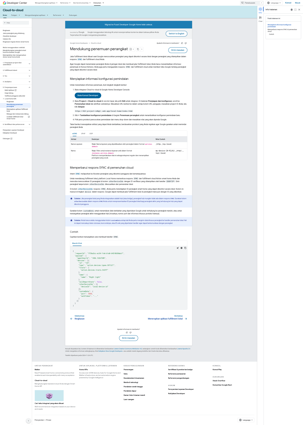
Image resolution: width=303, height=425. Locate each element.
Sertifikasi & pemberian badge (180, 369)
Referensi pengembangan (178, 378)
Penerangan (128, 369)
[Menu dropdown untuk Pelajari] (20, 15)
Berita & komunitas (81, 3)
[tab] (74, 133)
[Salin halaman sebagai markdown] (138, 49)
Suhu (125, 374)
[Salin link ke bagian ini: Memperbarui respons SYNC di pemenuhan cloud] (136, 167)
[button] (14, 63)
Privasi (48, 420)
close (299, 9)
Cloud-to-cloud (13, 10)
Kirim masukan (177, 50)
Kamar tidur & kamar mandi (134, 395)
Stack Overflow (219, 381)
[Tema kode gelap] (181, 248)
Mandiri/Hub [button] (77, 243)
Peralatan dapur (130, 391)
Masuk (297, 3)
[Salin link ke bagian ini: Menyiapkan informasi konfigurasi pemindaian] (130, 79)
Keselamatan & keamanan (134, 378)
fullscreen (295, 9)
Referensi (64, 3)
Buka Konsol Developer (88, 95)
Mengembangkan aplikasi (45, 3)
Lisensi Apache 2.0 (183, 349)
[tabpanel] (128, 148)
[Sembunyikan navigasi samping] (28, 420)
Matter (37, 369)
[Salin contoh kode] (185, 248)
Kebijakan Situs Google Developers (110, 351)
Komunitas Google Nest (222, 385)
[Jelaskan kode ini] (178, 248)
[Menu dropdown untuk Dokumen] (104, 3)
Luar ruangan (129, 399)
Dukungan (73, 15)
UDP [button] (91, 133)
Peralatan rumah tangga (133, 387)
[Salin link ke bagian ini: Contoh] (80, 232)
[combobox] (252, 3)
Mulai (5, 15)
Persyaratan (39, 420)
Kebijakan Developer (176, 393)
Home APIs (83, 369)
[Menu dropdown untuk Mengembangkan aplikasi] (48, 15)
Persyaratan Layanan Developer (181, 389)
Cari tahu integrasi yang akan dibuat (49, 403)
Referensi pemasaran (177, 374)
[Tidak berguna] (185, 43)
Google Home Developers (79, 43)
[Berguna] (182, 43)
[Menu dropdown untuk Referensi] (64, 15)
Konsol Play (217, 369)
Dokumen (97, 3)
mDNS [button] (74, 133)
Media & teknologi (131, 382)
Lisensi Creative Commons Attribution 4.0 (128, 349)
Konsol (288, 3)
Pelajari (14, 15)
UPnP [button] (83, 133)
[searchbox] (16, 23)
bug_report (291, 9)
